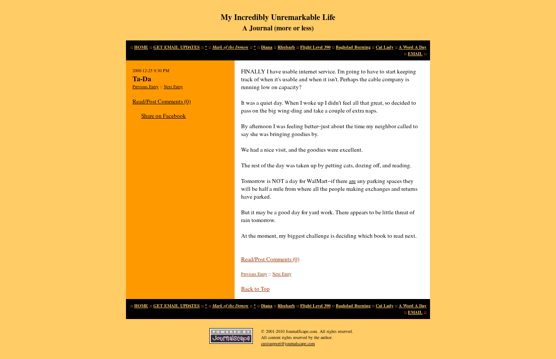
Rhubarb (286, 47)
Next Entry (173, 86)
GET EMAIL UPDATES (176, 47)
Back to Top (255, 289)
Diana (266, 47)
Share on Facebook (163, 116)
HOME (141, 47)
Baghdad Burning (353, 47)
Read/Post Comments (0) (161, 101)
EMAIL (415, 53)
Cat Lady (385, 47)
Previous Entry (145, 86)
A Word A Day (413, 47)
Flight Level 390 (315, 47)
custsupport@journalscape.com (288, 343)
